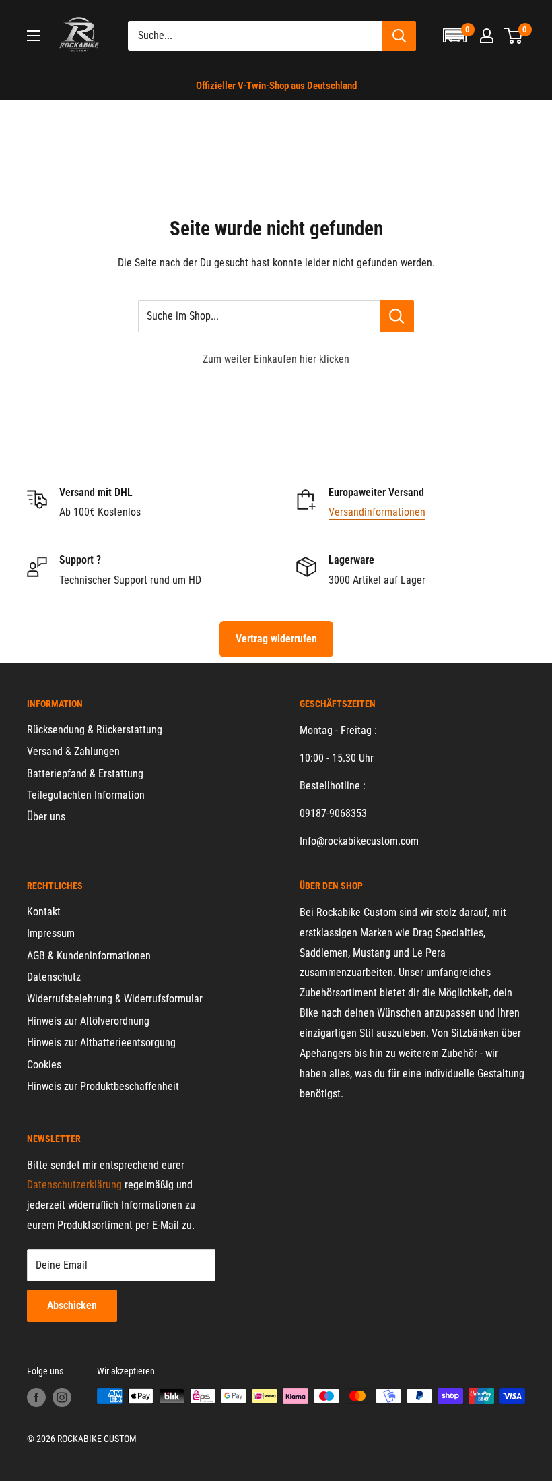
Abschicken (72, 1305)
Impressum (51, 933)
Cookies (44, 1064)
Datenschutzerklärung (74, 1184)
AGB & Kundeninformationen (89, 955)
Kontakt (44, 911)
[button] (454, 35)
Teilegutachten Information (86, 795)
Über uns (46, 816)
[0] (514, 36)
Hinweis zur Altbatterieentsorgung (101, 1042)
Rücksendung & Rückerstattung (94, 729)
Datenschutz (54, 977)
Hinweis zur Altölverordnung (88, 1021)
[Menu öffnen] (33, 35)
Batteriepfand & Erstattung (85, 773)
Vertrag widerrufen (276, 638)
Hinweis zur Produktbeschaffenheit (103, 1086)
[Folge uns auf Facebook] (36, 1397)
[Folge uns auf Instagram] (62, 1397)
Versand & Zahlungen (73, 751)
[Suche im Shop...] (397, 316)
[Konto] (486, 35)
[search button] (399, 36)
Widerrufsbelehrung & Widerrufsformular (115, 998)
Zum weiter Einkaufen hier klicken (276, 359)
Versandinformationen (377, 512)
